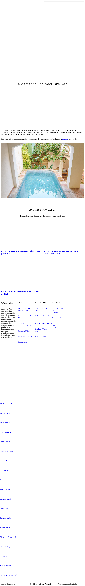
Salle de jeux (38, 309)
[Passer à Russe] (8, 389)
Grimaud (21, 323)
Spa (36, 336)
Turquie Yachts (5, 527)
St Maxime (28, 324)
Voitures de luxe (62, 319)
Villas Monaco (5, 423)
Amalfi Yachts (5, 489)
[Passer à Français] (8, 377)
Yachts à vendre (5, 566)
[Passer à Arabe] (8, 353)
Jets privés (55, 318)
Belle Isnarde (20, 309)
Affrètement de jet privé (8, 575)
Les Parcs (21, 336)
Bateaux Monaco (6, 432)
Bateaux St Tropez (6, 451)
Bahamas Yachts (5, 499)
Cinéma (45, 308)
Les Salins (29, 316)
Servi (44, 336)
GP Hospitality (5, 547)
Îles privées (4, 556)
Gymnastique (47, 323)
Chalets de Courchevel (8, 537)
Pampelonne (22, 342)
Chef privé (54, 326)
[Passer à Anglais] (8, 365)
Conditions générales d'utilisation (40, 584)
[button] (64, 1)
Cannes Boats (5, 442)
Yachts (62, 308)
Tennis (44, 329)
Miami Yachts (5, 480)
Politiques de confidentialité (67, 584)
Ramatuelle (29, 336)
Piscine (37, 323)
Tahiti (27, 331)
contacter (65, 139)
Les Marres (20, 317)
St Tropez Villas (7, 303)
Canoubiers (22, 331)
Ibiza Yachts (4, 470)
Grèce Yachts (4, 508)
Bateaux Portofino (6, 461)
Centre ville (27, 309)
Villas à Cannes (5, 413)
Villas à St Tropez (6, 404)
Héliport (38, 316)
